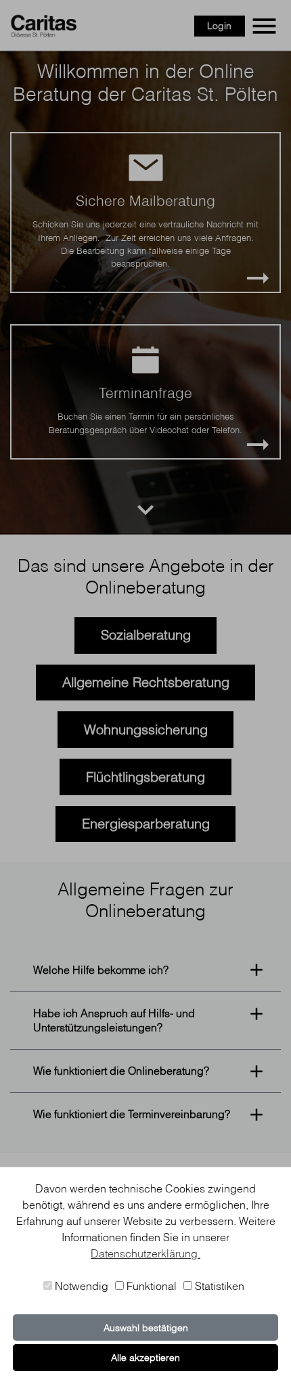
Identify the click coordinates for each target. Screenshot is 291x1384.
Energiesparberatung (146, 823)
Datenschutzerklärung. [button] (145, 1253)
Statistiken (218, 1286)
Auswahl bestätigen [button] (146, 1328)
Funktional (150, 1286)
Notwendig (80, 1286)
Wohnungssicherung (146, 729)
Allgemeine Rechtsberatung (145, 681)
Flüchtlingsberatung (145, 776)
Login (219, 26)
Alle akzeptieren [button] (145, 1358)
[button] (145, 969)
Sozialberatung (146, 634)
